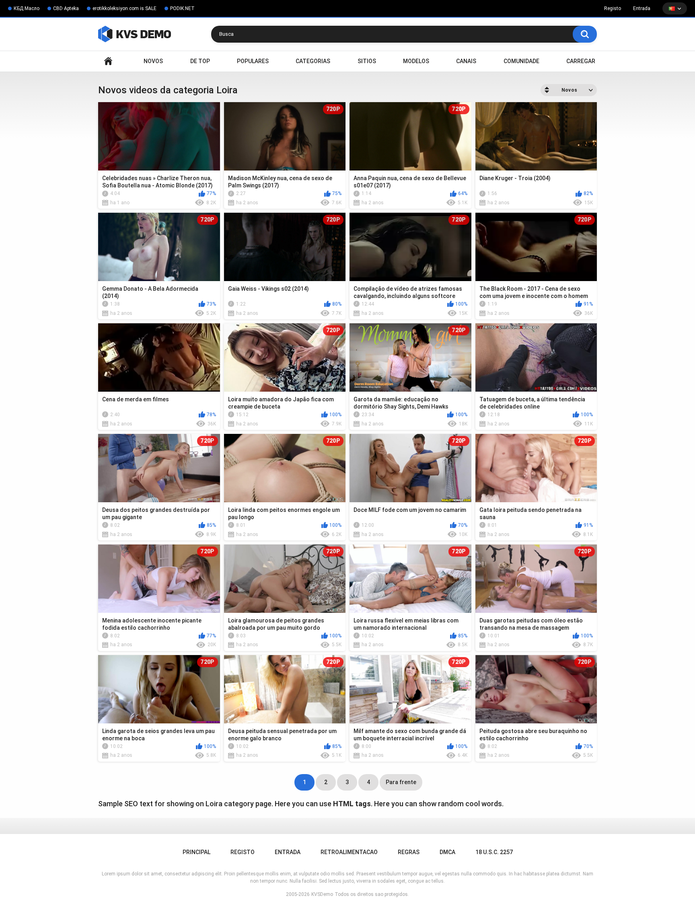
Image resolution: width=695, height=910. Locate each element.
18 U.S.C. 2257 (494, 852)
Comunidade (521, 61)
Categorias (313, 61)
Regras (408, 852)
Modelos (416, 61)
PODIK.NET (182, 8)
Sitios (367, 61)
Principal (108, 61)
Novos (153, 61)
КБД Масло (26, 8)
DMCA (447, 852)
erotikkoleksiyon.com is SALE (124, 8)
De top (200, 61)
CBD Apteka (66, 8)
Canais (466, 61)
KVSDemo (322, 894)
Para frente (401, 782)
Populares (253, 61)
